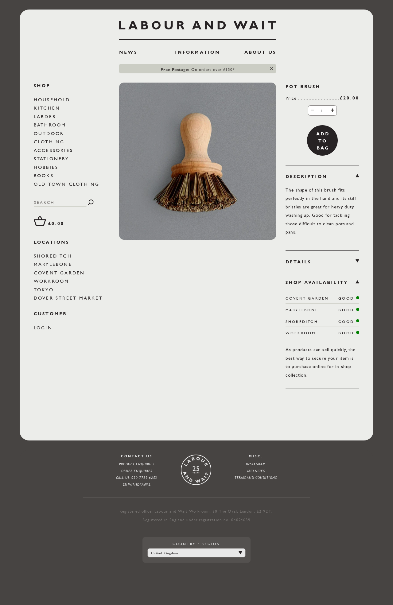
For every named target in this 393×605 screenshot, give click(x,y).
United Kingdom (164, 553)
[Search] (91, 202)
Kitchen (48, 108)
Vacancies (256, 471)
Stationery (52, 158)
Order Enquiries (136, 471)
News (128, 52)
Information (197, 52)
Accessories (55, 150)
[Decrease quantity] (312, 110)
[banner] (197, 40)
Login (44, 327)
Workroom (53, 281)
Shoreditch (54, 255)
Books (45, 175)
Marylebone (54, 264)
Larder (46, 116)
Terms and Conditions (256, 477)
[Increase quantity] (332, 110)
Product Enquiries (136, 464)
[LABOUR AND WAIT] (197, 28)
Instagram (256, 464)
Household (53, 99)
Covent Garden (60, 272)
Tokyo (45, 289)
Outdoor (50, 133)
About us (260, 52)
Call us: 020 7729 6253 (136, 477)
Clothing (50, 141)
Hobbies (47, 167)
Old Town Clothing (68, 184)
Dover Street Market (69, 298)
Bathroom (51, 124)
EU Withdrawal (137, 484)
